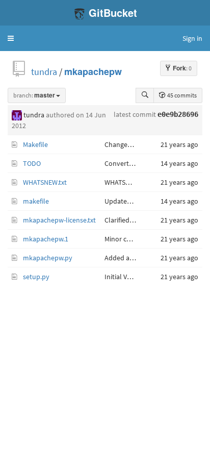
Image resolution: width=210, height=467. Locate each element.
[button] (10, 38)
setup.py (36, 276)
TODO (32, 163)
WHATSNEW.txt (45, 182)
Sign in (192, 38)
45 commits (181, 95)
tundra (44, 72)
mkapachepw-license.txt (59, 220)
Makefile (35, 144)
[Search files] (145, 95)
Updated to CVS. (128, 201)
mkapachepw (93, 72)
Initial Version (125, 276)
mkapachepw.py (47, 257)
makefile (36, 201)
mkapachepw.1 (45, 238)
